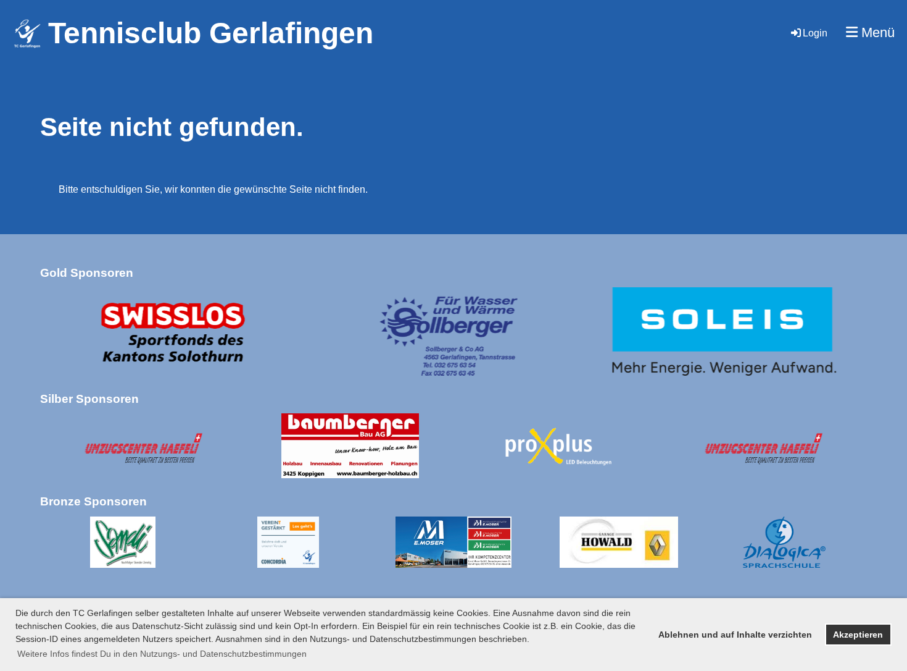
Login (815, 33)
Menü (876, 32)
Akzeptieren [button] (858, 634)
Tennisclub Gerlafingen (210, 33)
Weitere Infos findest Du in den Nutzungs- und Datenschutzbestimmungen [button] (162, 654)
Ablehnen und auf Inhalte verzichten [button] (735, 634)
